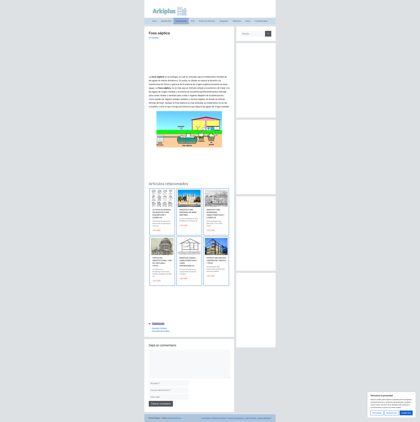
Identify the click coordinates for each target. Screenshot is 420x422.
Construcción (181, 21)
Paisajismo (224, 21)
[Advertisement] (189, 58)
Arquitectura (166, 21)
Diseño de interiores (207, 21)
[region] (392, 405)
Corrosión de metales (161, 331)
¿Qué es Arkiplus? (264, 418)
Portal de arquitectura (235, 418)
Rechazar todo (391, 413)
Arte (192, 21)
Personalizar (377, 413)
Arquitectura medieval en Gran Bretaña (187, 212)
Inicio (154, 21)
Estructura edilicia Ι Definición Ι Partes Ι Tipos (216, 260)
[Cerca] (413, 394)
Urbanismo (237, 21)
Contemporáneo (261, 21)
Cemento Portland (159, 328)
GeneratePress (175, 418)
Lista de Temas (250, 418)
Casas (248, 21)
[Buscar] (268, 34)
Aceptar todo (406, 413)
